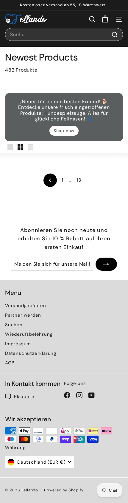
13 (79, 180)
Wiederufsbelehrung (28, 334)
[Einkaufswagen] (105, 19)
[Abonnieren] (106, 264)
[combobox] (64, 34)
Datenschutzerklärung (30, 353)
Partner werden (23, 315)
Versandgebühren (25, 306)
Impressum (18, 344)
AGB (9, 363)
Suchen (14, 325)
